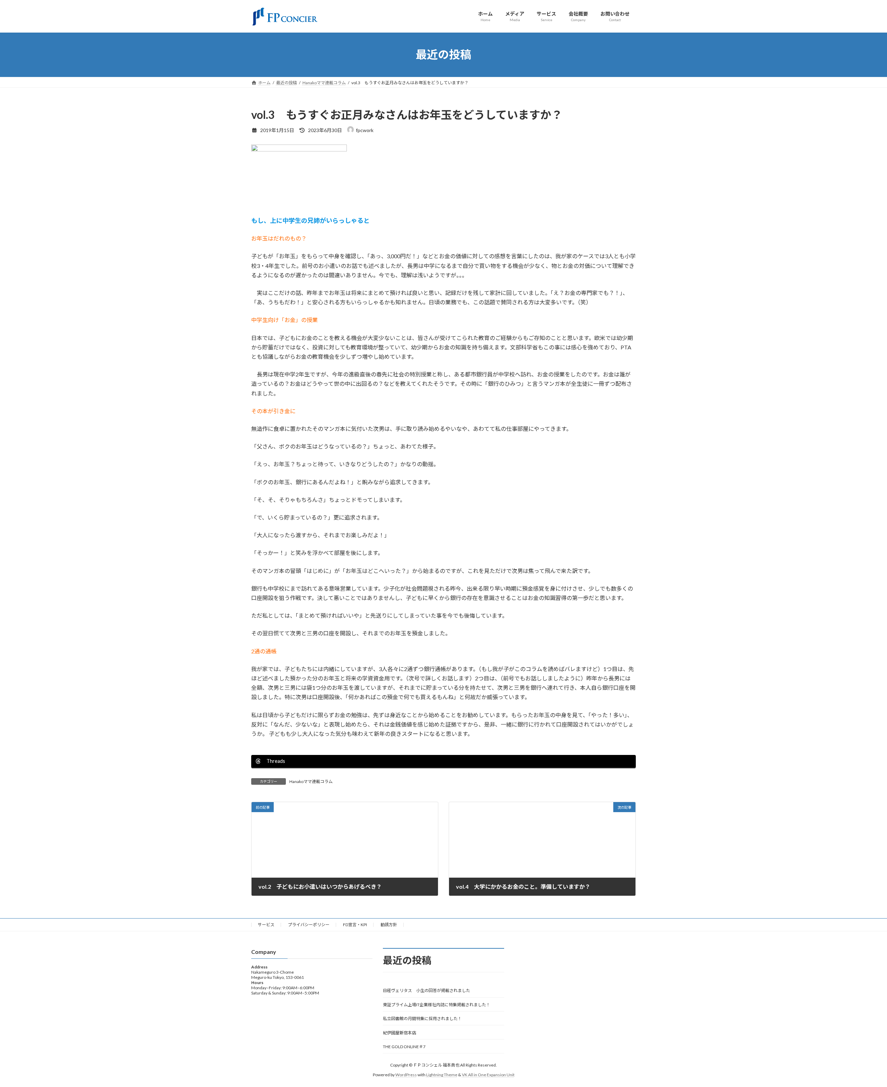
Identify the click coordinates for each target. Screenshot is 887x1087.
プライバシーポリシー (309, 924)
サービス (266, 924)
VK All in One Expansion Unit (488, 1074)
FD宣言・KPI (355, 924)
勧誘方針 (388, 924)
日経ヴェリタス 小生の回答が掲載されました (426, 990)
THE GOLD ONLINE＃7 (404, 1046)
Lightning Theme (441, 1074)
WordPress (406, 1074)
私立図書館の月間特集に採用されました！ (422, 1018)
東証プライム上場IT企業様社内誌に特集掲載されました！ (436, 1004)
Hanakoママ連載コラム (311, 781)
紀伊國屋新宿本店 (399, 1032)
